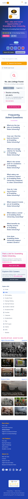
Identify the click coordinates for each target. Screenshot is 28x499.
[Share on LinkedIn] (8, 48)
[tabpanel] (14, 97)
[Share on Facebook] (15, 48)
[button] (25, 2)
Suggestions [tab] (19, 88)
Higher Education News (7, 462)
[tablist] (14, 88)
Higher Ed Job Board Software (9, 431)
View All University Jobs (14, 107)
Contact (4, 458)
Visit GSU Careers (14, 279)
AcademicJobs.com (7, 262)
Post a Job (4, 425)
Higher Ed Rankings (6, 445)
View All (24, 340)
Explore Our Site (6, 460)
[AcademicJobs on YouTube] (6, 470)
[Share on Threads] (19, 48)
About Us (5, 454)
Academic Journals (6, 449)
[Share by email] (22, 48)
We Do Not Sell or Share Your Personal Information (14, 493)
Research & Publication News (9, 464)
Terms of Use (17, 491)
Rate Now (6, 35)
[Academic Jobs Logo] (6, 3)
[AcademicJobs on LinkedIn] (17, 470)
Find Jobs (4, 441)
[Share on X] (11, 48)
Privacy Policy (10, 491)
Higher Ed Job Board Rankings (9, 433)
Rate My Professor (6, 443)
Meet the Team (5, 456)
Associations (5, 447)
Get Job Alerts (10, 101)
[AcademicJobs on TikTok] (20, 470)
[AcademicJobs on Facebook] (3, 470)
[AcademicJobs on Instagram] (10, 470)
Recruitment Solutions (7, 427)
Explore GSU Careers (9, 52)
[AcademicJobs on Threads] (13, 470)
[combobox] (22, 2)
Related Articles (20, 52)
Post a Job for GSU (14, 265)
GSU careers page (18, 276)
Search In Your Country (15, 63)
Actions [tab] (8, 88)
